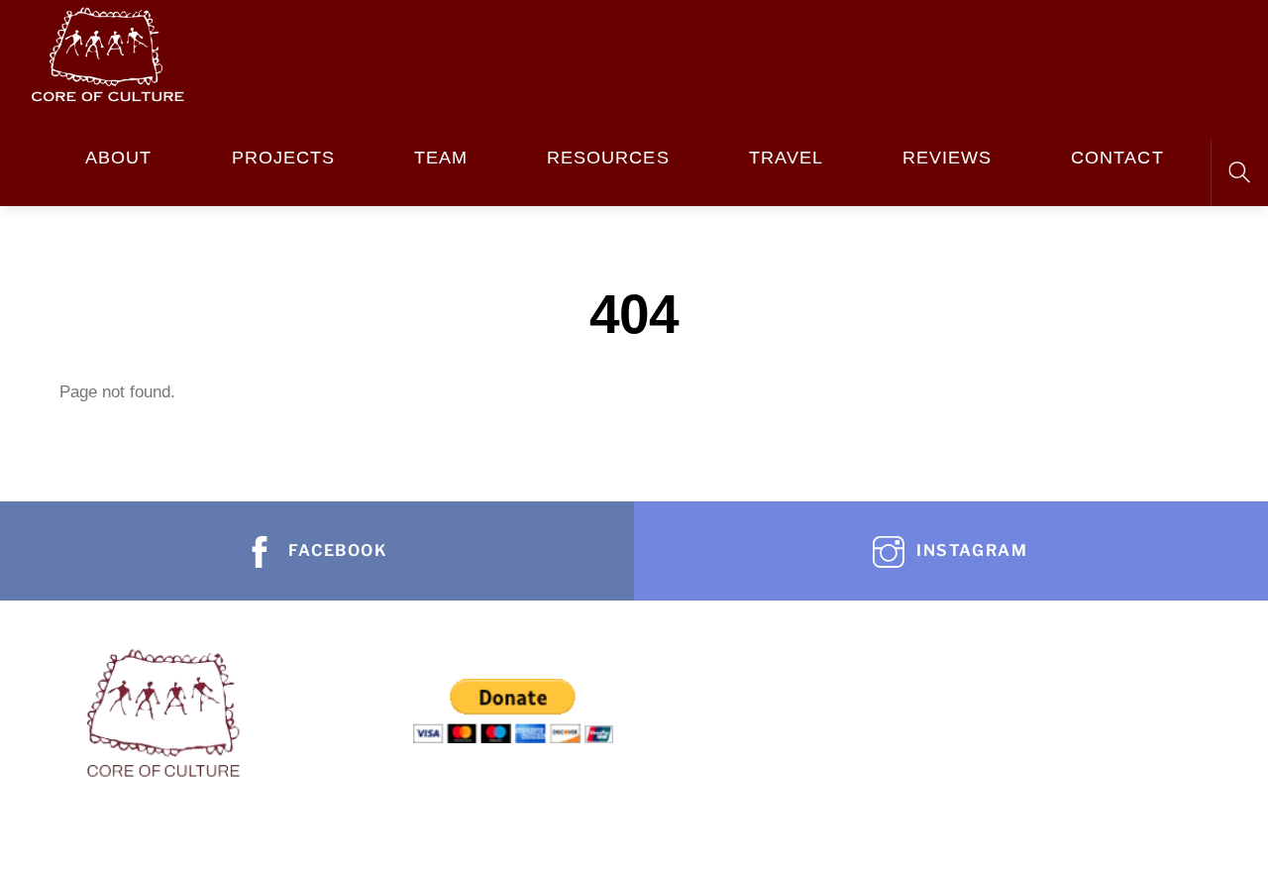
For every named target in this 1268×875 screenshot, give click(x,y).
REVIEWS (947, 157)
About (118, 157)
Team (441, 157)
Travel (786, 157)
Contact (1117, 157)
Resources (608, 157)
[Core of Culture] (107, 51)
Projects (283, 157)
